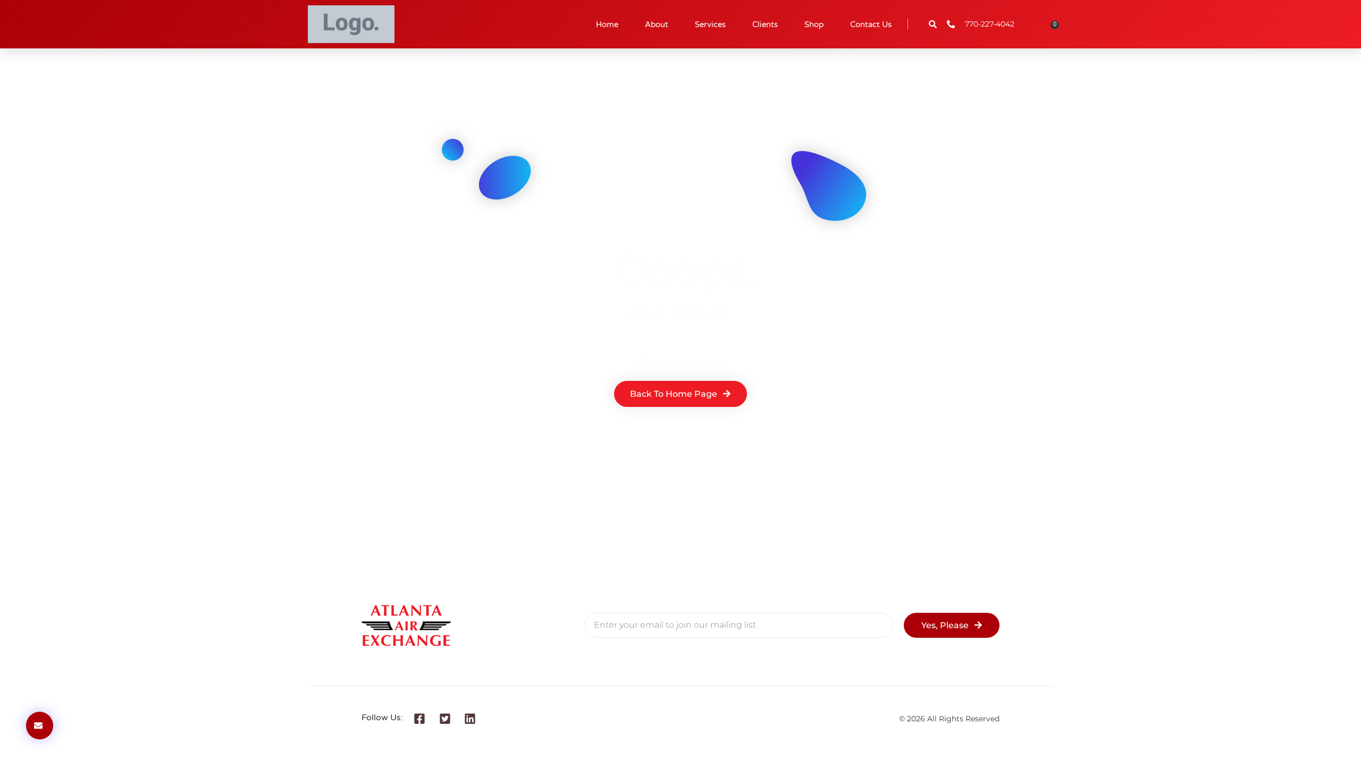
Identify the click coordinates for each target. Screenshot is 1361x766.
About (656, 24)
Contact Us (871, 24)
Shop (814, 24)
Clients (765, 24)
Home (607, 24)
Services (710, 24)
